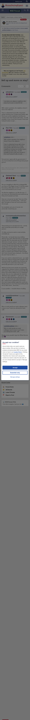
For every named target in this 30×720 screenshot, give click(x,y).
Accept (15, 368)
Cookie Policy (18, 352)
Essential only (15, 373)
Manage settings (15, 377)
